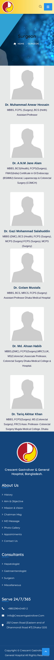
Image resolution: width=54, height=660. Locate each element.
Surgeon (9, 578)
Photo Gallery (12, 527)
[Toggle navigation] (48, 7)
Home (21, 43)
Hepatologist (12, 564)
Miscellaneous (12, 585)
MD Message (12, 521)
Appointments (13, 534)
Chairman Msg (13, 514)
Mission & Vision (13, 507)
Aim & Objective (13, 501)
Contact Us (11, 541)
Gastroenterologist (15, 571)
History (8, 494)
